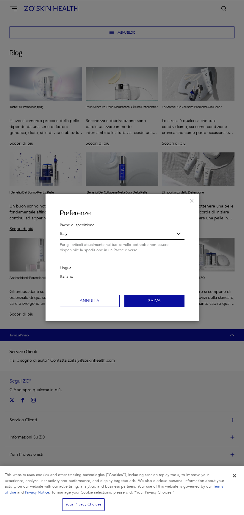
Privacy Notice (37, 492)
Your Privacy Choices (83, 504)
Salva (154, 301)
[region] (122, 490)
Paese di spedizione (77, 225)
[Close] (234, 475)
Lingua (65, 268)
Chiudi (191, 201)
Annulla (89, 301)
